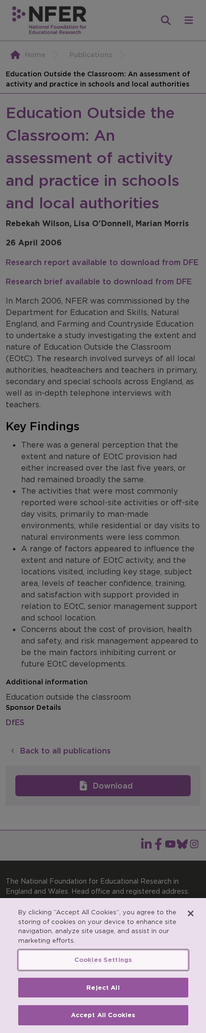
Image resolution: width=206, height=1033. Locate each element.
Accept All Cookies (103, 1015)
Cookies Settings (103, 960)
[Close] (190, 913)
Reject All (102, 988)
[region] (103, 965)
